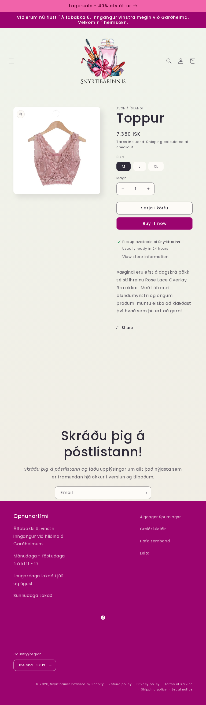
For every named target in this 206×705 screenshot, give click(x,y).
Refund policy (120, 684)
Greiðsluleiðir (153, 529)
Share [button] (127, 327)
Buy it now (155, 223)
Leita (145, 553)
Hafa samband (155, 541)
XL (159, 167)
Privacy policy (148, 684)
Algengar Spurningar (160, 517)
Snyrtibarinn (60, 684)
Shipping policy (154, 689)
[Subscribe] (145, 492)
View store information (145, 256)
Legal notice (182, 689)
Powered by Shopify (87, 684)
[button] (11, 61)
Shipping (154, 141)
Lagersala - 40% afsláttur (100, 6)
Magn (121, 178)
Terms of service (179, 684)
